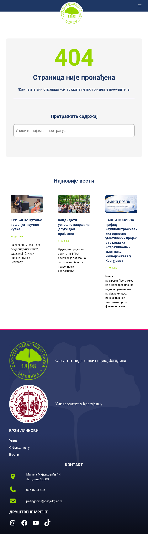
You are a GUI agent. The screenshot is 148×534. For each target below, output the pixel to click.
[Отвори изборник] (140, 5)
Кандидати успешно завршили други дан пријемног (74, 226)
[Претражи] (126, 130)
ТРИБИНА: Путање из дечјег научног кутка (26, 224)
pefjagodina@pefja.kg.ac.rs (44, 501)
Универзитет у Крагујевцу (78, 404)
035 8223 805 (35, 490)
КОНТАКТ (74, 464)
